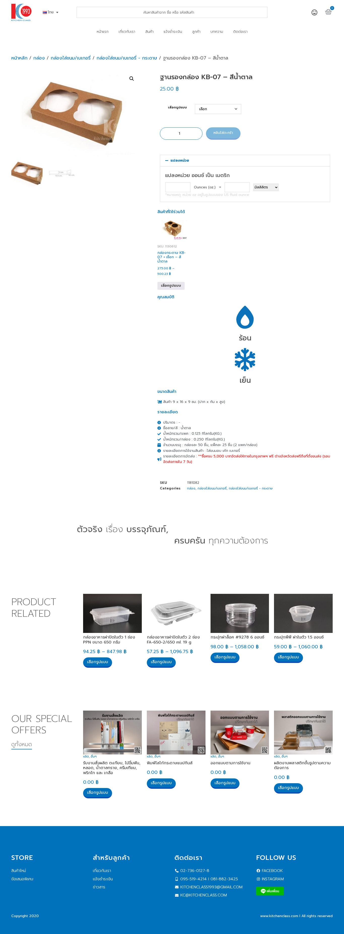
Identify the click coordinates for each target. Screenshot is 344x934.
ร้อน (245, 338)
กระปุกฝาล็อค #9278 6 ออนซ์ (237, 637)
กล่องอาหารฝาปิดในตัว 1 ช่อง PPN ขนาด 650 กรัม (109, 639)
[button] (131, 78)
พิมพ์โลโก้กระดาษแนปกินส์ (169, 763)
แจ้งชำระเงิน (173, 31)
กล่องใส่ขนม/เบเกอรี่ (71, 58)
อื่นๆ (94, 756)
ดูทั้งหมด (21, 744)
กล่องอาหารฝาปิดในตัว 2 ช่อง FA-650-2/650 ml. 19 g (173, 639)
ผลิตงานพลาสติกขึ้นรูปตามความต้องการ (302, 765)
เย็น (245, 380)
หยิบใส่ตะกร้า (223, 132)
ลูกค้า (196, 31)
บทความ (217, 31)
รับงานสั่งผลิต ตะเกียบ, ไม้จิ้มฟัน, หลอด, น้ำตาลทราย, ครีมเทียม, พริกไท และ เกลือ (111, 768)
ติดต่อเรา (240, 31)
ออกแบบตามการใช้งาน (230, 763)
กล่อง (39, 58)
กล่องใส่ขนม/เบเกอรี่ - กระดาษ (126, 58)
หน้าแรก (103, 31)
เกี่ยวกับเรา (127, 31)
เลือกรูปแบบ (177, 107)
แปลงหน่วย (179, 160)
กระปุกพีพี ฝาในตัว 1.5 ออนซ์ (299, 637)
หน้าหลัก (19, 58)
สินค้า (149, 31)
